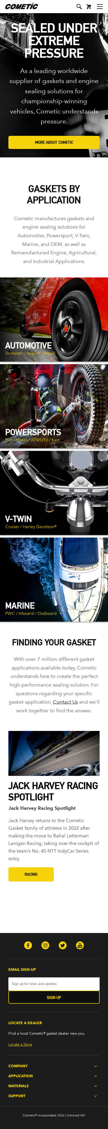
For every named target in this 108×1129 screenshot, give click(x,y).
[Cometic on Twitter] (63, 945)
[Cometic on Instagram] (45, 945)
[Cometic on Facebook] (28, 945)
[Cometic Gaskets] (19, 9)
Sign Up (54, 997)
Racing (31, 874)
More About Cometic (54, 142)
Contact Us (65, 702)
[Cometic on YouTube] (80, 945)
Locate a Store (20, 1044)
